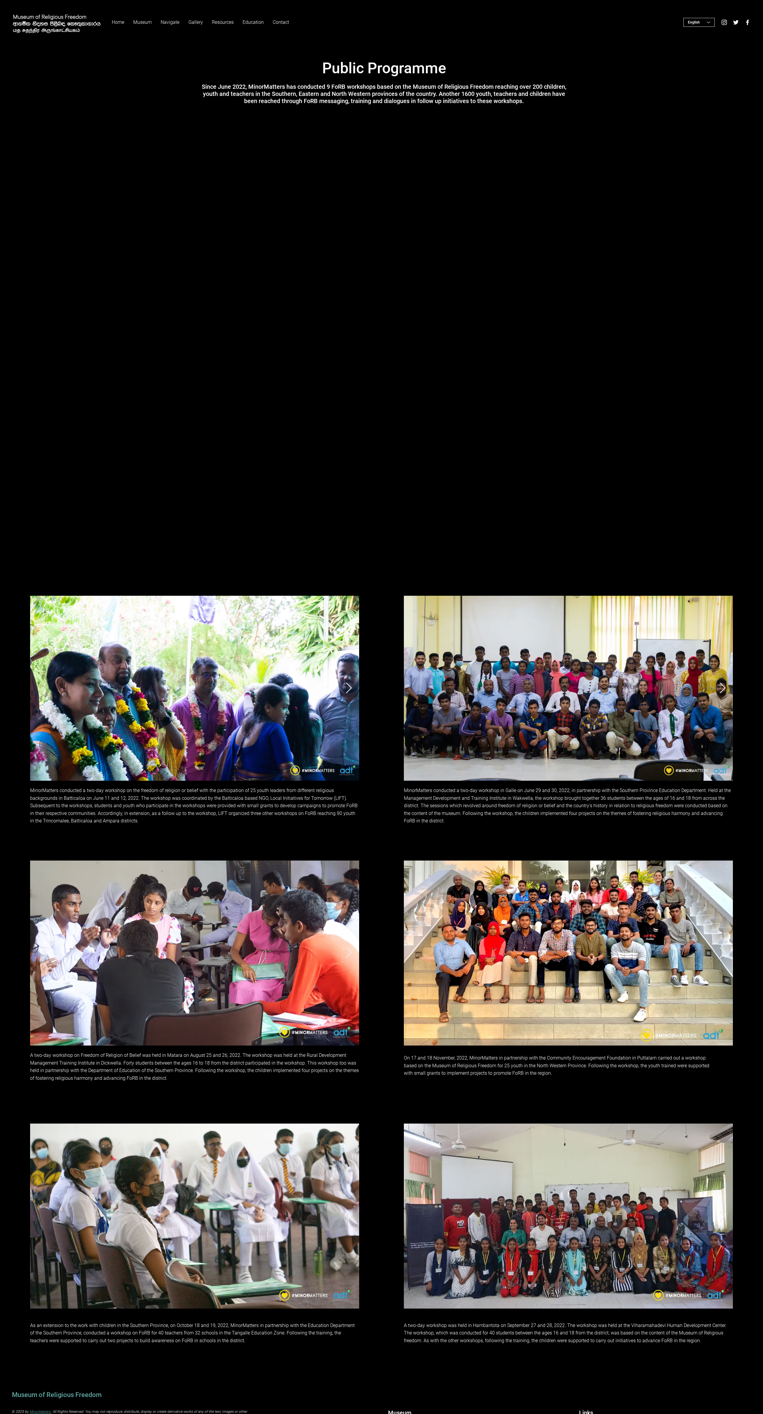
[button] (195, 22)
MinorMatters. (41, 1412)
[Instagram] (724, 22)
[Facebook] (747, 22)
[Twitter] (735, 22)
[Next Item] (348, 688)
